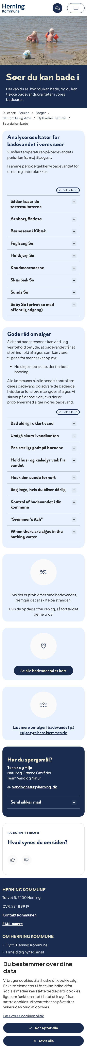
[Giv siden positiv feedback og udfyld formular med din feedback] (12, 860)
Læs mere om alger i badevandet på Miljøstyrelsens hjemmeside (43, 729)
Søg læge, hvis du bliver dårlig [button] (38, 489)
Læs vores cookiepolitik (23, 1015)
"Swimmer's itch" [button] (27, 519)
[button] (76, 8)
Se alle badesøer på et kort (43, 670)
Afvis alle (46, 1041)
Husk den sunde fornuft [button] (33, 477)
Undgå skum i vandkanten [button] (35, 435)
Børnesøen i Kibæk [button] (28, 231)
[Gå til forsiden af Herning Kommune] (26, 8)
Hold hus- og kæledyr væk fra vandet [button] (38, 462)
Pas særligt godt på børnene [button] (37, 448)
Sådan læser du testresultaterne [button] (26, 204)
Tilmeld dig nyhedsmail (25, 951)
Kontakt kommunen (19, 915)
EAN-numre (12, 923)
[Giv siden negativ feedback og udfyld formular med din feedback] (26, 860)
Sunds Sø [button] (19, 292)
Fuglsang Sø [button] (22, 243)
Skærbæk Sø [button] (22, 280)
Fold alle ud (70, 190)
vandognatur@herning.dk (34, 787)
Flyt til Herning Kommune (27, 944)
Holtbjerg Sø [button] (22, 255)
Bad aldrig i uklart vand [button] (32, 423)
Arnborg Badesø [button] (26, 219)
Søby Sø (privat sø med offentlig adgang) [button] (32, 307)
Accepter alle (46, 1028)
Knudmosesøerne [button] (27, 268)
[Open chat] (57, 8)
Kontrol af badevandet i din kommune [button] (36, 504)
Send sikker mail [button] (26, 802)
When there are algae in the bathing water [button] (37, 534)
